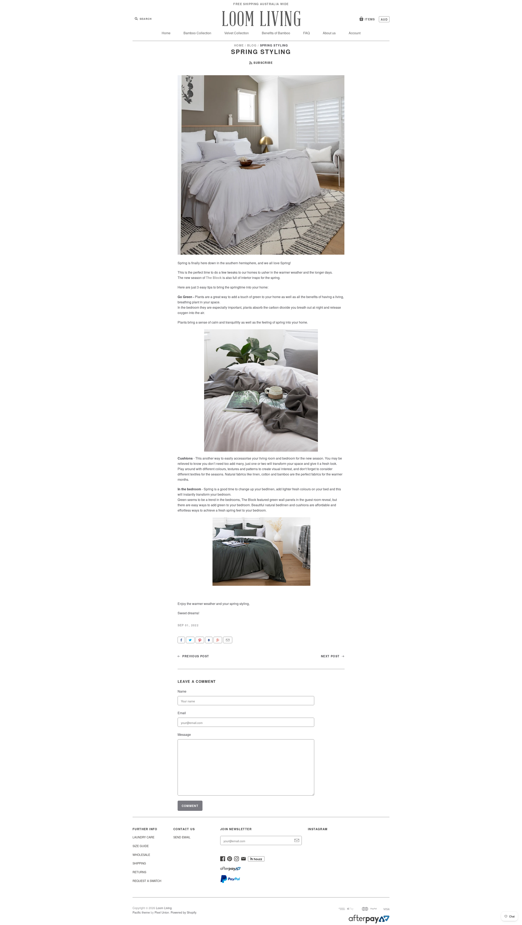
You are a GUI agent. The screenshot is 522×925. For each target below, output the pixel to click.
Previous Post (195, 656)
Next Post (331, 656)
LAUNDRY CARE (143, 837)
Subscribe (263, 63)
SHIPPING (139, 863)
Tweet (190, 640)
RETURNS (139, 872)
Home (166, 33)
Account (355, 33)
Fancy (208, 640)
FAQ (306, 33)
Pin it (200, 640)
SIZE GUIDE (141, 846)
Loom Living (164, 908)
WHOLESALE (141, 855)
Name (182, 691)
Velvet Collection (236, 33)
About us (329, 33)
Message (184, 734)
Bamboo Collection (197, 33)
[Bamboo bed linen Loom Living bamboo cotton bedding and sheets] (261, 584)
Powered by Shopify (183, 912)
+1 (217, 640)
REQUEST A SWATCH (147, 881)
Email (227, 640)
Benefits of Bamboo (276, 33)
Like (181, 640)
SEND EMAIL (181, 837)
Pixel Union (162, 912)
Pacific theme (141, 912)
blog (252, 45)
